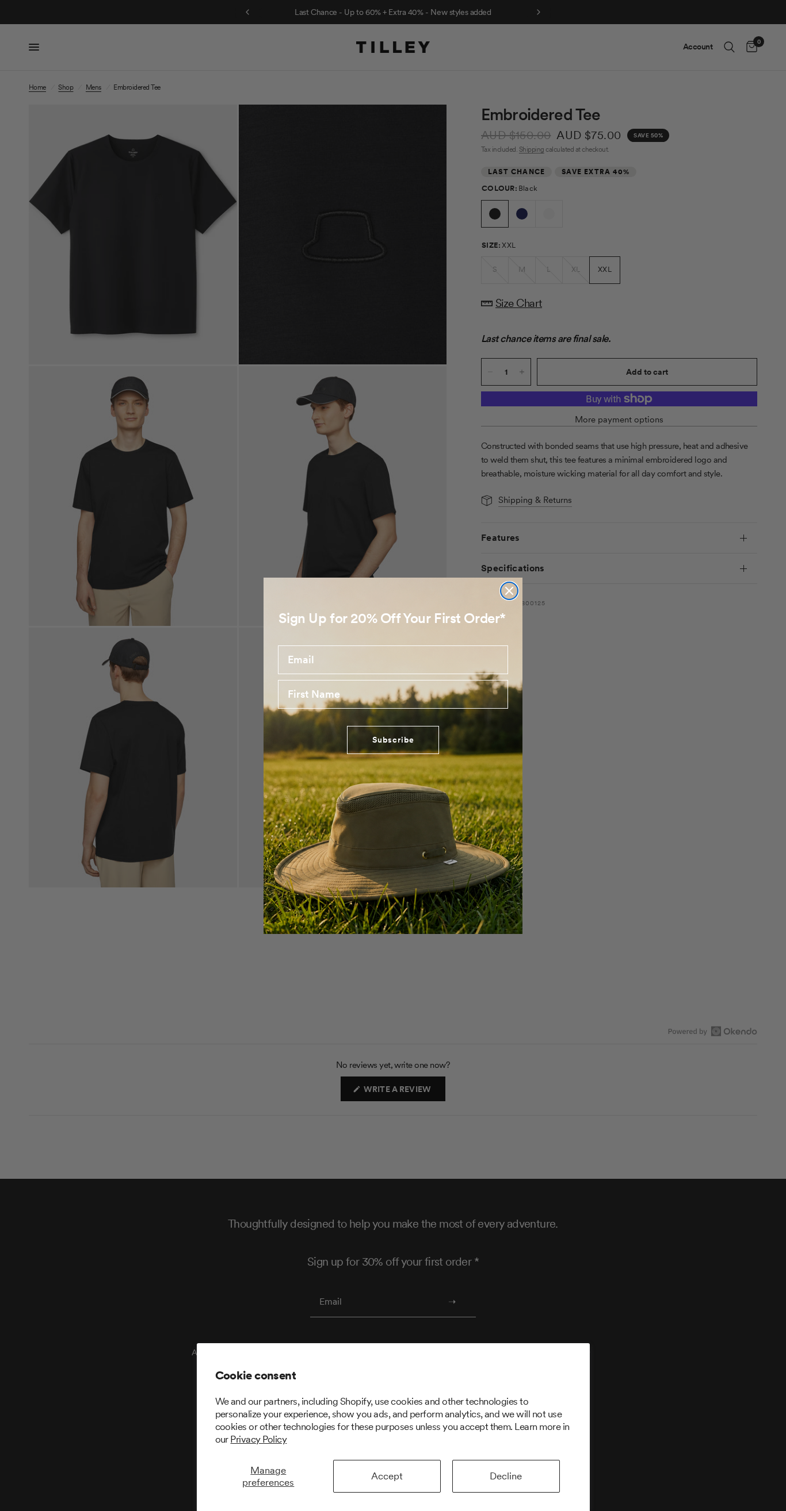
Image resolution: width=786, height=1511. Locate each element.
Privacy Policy (258, 1439)
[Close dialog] (509, 590)
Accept (387, 1476)
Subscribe (393, 739)
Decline (506, 1476)
